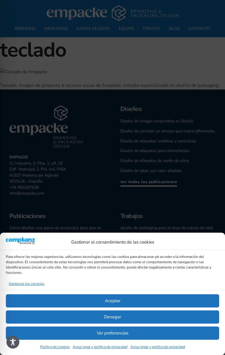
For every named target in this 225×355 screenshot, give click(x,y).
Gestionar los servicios (27, 283)
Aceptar (112, 301)
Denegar (112, 317)
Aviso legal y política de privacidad (100, 346)
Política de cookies (55, 346)
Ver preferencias (112, 333)
